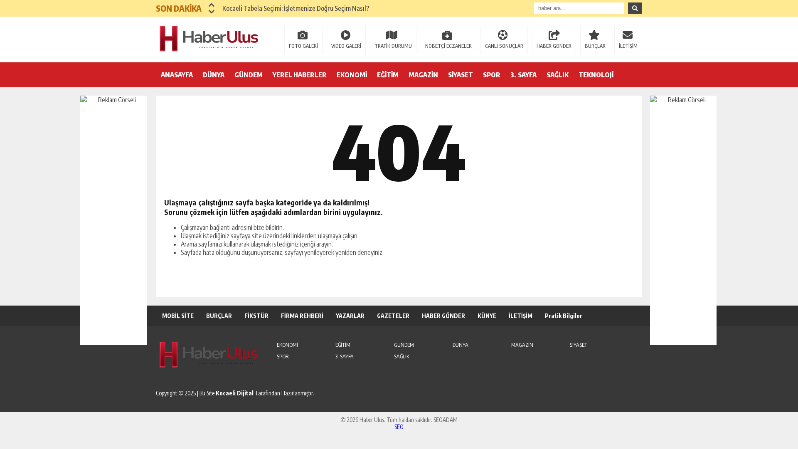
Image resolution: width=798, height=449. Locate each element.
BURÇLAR (595, 46)
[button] (212, 5)
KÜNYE (487, 315)
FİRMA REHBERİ (302, 315)
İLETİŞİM (628, 46)
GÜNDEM (248, 75)
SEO (399, 426)
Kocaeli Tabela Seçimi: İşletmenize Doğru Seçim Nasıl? (295, 8)
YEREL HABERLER (300, 75)
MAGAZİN (423, 75)
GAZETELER (393, 315)
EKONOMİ (352, 75)
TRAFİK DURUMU (393, 46)
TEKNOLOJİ (596, 75)
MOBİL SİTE (178, 315)
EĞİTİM (388, 75)
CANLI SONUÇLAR (504, 46)
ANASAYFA (177, 75)
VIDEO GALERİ (346, 46)
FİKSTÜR (256, 315)
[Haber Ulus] (210, 38)
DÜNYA (213, 75)
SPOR (491, 75)
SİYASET (460, 75)
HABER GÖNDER (554, 46)
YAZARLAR (350, 315)
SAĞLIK (558, 75)
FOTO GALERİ (303, 46)
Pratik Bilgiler (563, 315)
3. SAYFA (523, 75)
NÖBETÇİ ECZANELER (448, 46)
